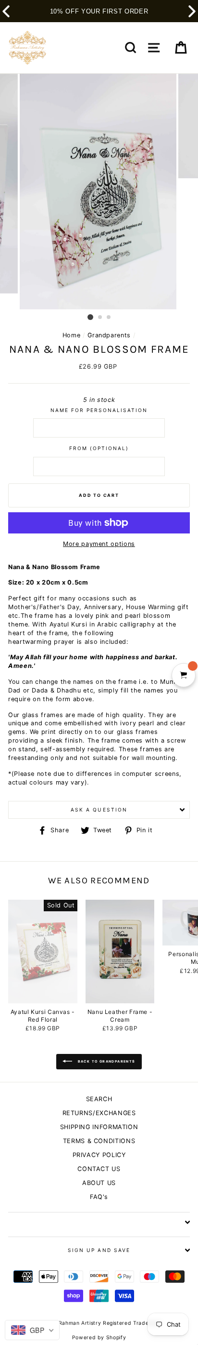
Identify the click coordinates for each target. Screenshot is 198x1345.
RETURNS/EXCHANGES (99, 1113)
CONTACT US (98, 1168)
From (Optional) (99, 448)
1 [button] (90, 317)
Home (71, 335)
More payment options (99, 543)
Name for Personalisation (99, 410)
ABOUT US (99, 1182)
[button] (192, 11)
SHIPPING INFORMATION (99, 1127)
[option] (99, 191)
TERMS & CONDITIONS (99, 1141)
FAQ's (99, 1196)
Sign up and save (99, 1250)
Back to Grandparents (105, 1061)
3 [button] (109, 317)
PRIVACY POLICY (99, 1155)
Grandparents (109, 335)
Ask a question (99, 809)
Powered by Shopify (99, 1337)
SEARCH (99, 1099)
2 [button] (100, 317)
